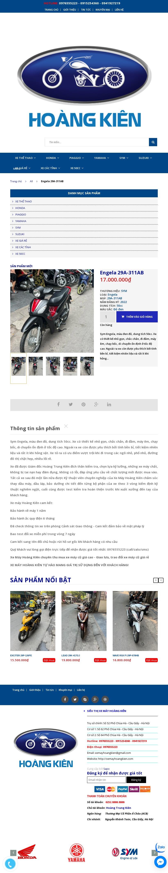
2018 (145, 596)
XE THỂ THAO (24, 158)
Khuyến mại (103, 10)
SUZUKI (144, 158)
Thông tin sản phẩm (35, 428)
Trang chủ (16, 181)
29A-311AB (114, 298)
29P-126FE (36, 593)
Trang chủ (51, 10)
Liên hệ (119, 10)
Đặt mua (49, 660)
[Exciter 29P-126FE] (32, 621)
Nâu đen (90, 604)
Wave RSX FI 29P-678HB (126, 655)
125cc (91, 600)
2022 (123, 302)
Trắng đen (141, 604)
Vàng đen (39, 604)
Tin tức (86, 10)
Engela (112, 294)
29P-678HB (138, 593)
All (31, 181)
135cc (40, 600)
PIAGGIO (75, 158)
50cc (120, 305)
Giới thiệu (69, 10)
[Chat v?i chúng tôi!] (160, 862)
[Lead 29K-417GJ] (84, 621)
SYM (122, 158)
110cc (142, 600)
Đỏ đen (119, 309)
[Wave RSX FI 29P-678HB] (135, 621)
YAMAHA (100, 158)
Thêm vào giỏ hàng (139, 317)
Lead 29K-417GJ (70, 655)
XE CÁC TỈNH (49, 168)
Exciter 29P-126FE (21, 655)
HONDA (51, 158)
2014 (93, 596)
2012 (42, 596)
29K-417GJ (87, 593)
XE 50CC (75, 168)
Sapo (106, 769)
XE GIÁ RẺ (21, 168)
